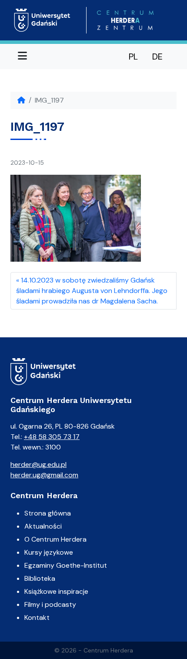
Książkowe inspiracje (56, 591)
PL (133, 56)
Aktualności (43, 526)
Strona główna (47, 513)
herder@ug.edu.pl (38, 464)
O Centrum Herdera (55, 539)
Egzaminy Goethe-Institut (65, 565)
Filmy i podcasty (50, 604)
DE (157, 56)
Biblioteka (39, 578)
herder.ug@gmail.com (44, 474)
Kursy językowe (48, 552)
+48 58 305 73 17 (52, 436)
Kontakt (37, 617)
